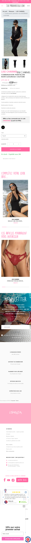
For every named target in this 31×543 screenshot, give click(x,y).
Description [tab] (4, 88)
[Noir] (3, 128)
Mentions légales (10, 436)
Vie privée (13, 400)
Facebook (5, 480)
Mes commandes (10, 451)
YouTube (8, 480)
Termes (17, 400)
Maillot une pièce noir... (15, 221)
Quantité (3, 144)
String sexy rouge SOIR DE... (15, 281)
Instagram (13, 480)
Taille (2, 132)
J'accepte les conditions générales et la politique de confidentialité (17, 336)
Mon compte (9, 444)
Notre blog (22, 480)
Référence (4, 85)
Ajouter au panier (15, 149)
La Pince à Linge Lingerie (12, 438)
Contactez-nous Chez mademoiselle (14, 447)
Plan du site (9, 449)
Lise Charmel (13, 93)
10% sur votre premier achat (13, 528)
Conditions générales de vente (13, 440)
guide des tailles (4, 139)
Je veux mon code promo (12, 538)
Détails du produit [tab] (15, 88)
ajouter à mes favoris (9, 158)
